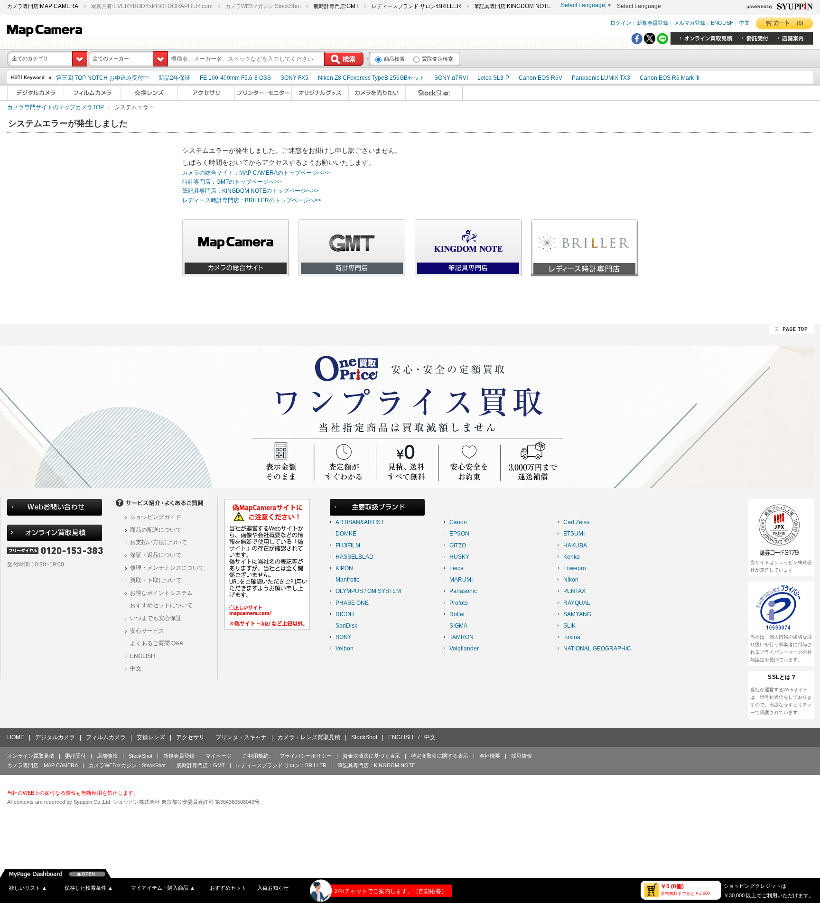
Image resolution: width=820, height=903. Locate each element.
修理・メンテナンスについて (167, 567)
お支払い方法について (158, 542)
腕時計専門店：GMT (201, 765)
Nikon (570, 579)
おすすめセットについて (161, 605)
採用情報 (521, 756)
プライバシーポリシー (306, 756)
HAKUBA (575, 545)
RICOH (344, 614)
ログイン (620, 23)
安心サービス (147, 631)
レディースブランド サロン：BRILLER (281, 765)
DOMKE (345, 533)
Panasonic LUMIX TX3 (601, 78)
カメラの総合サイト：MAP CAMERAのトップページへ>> (256, 172)
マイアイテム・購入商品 (163, 888)
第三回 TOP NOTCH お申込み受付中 (102, 78)
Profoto (458, 603)
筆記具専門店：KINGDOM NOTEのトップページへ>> (250, 191)
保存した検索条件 (89, 888)
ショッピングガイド (155, 517)
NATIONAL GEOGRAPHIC (597, 648)
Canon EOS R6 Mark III (669, 78)
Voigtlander (464, 648)
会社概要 (489, 756)
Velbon (344, 648)
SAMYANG (577, 614)
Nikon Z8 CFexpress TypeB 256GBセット (371, 78)
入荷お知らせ (273, 888)
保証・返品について (155, 555)
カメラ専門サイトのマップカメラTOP (55, 107)
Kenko (571, 557)
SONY (343, 637)
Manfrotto (347, 579)
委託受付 (75, 756)
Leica (456, 568)
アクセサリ (190, 737)
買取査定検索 (437, 59)
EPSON (459, 533)
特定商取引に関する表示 (439, 756)
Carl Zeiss (576, 522)
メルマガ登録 (689, 23)
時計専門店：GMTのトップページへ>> (231, 182)
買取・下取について (155, 580)
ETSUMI (574, 533)
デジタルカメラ (55, 737)
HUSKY (459, 557)
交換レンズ (151, 737)
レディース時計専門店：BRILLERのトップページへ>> (251, 200)
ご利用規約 (255, 756)
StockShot (364, 737)
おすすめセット (228, 888)
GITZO (457, 545)
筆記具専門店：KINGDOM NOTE (376, 765)
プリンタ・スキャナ (241, 737)
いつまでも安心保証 (155, 618)
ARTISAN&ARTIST (359, 522)
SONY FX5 (294, 78)
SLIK (569, 625)
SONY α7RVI (451, 78)
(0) (800, 23)
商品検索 (394, 59)
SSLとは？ (782, 677)
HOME (15, 737)
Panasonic (463, 591)
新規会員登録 (652, 23)
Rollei (457, 614)
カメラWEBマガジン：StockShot (127, 765)
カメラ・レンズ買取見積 (309, 737)
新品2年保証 (174, 78)
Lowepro (574, 568)
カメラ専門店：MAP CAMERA (42, 765)
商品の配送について (155, 530)
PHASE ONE (352, 603)
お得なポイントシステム (161, 593)
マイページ (218, 756)
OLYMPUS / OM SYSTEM (368, 591)
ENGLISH (722, 23)
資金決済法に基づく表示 (371, 756)
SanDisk (346, 625)
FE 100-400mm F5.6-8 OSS (235, 78)
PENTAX (574, 591)
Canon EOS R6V (540, 78)
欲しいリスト (28, 888)
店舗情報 (107, 756)
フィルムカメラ (106, 737)
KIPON (344, 568)
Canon (458, 522)
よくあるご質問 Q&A (156, 643)
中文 (744, 23)
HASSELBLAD (354, 557)
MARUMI (461, 579)
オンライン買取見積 (30, 756)
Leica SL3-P (493, 78)
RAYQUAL (576, 603)
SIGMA (458, 625)
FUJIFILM (347, 545)
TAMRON (461, 637)
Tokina (571, 637)
